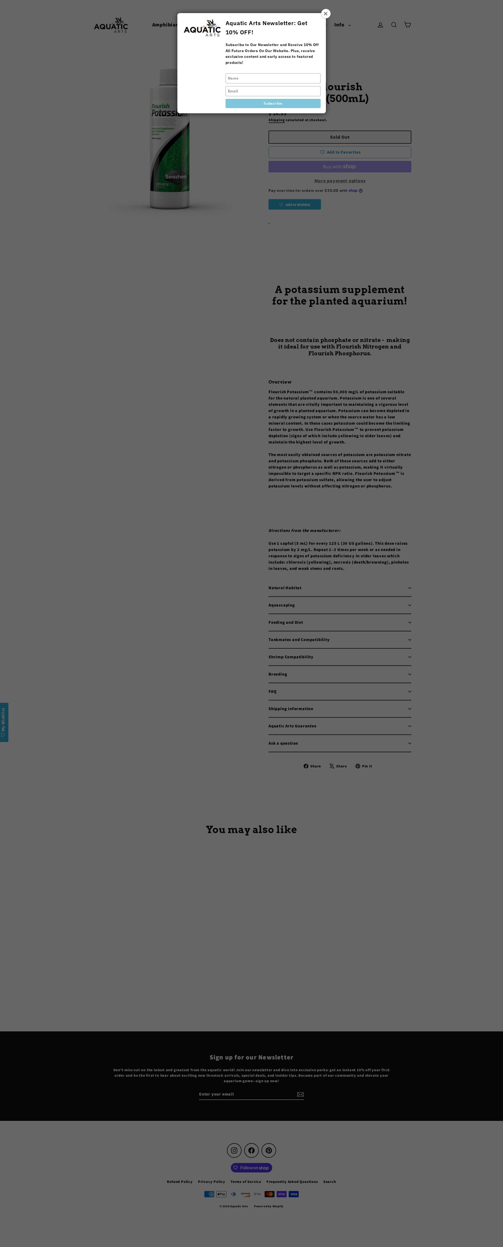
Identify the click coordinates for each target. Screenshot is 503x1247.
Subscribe (273, 103)
